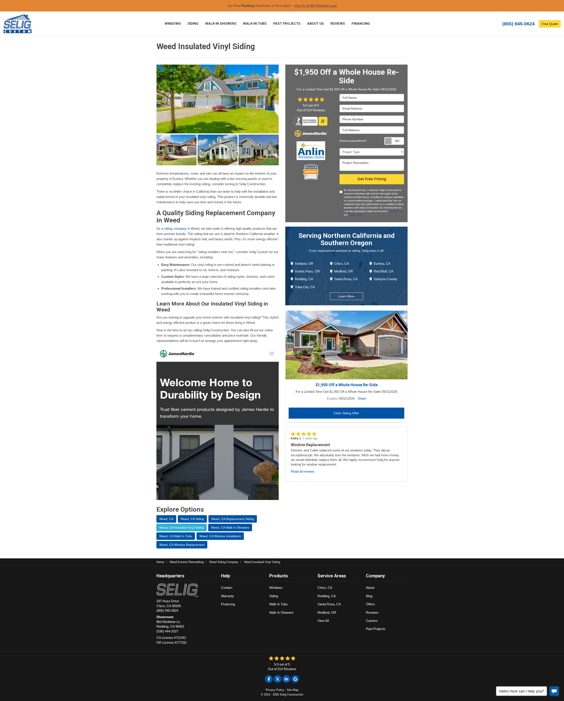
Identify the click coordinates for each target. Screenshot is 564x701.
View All (323, 621)
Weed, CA (166, 519)
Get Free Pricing (371, 179)
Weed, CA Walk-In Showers (230, 527)
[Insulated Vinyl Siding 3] (218, 149)
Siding (273, 596)
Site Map (292, 690)
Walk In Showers (281, 612)
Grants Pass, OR (307, 271)
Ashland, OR (304, 263)
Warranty (227, 596)
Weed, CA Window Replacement (181, 544)
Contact (226, 587)
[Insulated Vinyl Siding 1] (217, 99)
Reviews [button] (337, 24)
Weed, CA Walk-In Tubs (175, 536)
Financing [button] (361, 24)
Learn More (346, 296)
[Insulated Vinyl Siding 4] (259, 149)
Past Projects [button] (287, 24)
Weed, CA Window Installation (220, 536)
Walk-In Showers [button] (220, 24)
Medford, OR (343, 271)
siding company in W (179, 228)
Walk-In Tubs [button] (255, 24)
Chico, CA (341, 263)
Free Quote (550, 24)
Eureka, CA (382, 263)
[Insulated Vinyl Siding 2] (176, 149)
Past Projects (375, 629)
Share (362, 398)
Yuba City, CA (305, 287)
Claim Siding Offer (346, 413)
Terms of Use (396, 211)
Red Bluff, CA (383, 271)
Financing (228, 604)
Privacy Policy (356, 214)
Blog (369, 596)
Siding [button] (193, 24)
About (370, 587)
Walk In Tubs (278, 604)
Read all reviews (303, 471)
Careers (372, 621)
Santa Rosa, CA (346, 279)
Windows (275, 587)
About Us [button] (315, 24)
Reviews (372, 612)
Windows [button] (173, 24)
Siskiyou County (385, 279)
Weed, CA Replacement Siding (232, 519)
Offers (370, 604)
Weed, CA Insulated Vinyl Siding (181, 527)
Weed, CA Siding (192, 519)
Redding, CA (304, 279)
